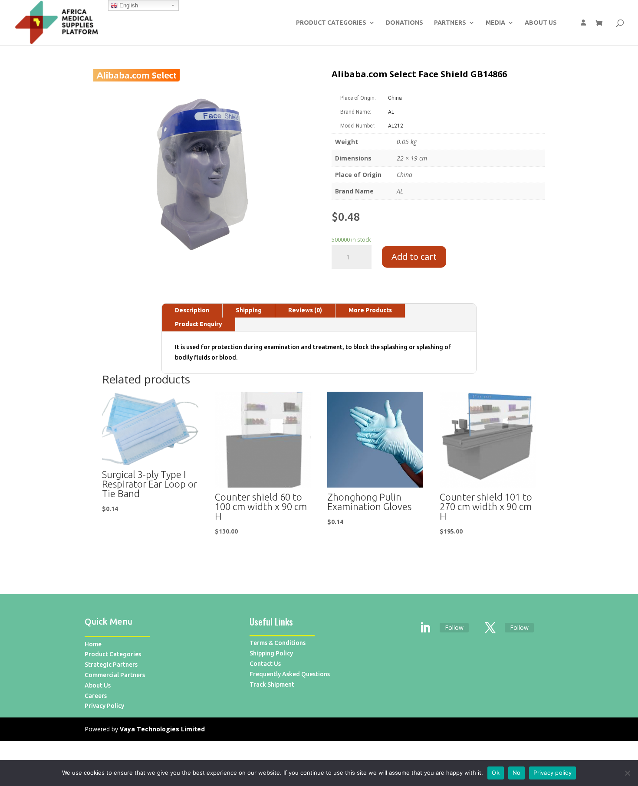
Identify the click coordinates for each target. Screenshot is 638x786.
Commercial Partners (115, 674)
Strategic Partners (111, 664)
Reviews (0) (305, 310)
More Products (370, 310)
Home (93, 644)
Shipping (249, 310)
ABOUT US (541, 23)
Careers (96, 695)
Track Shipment (272, 684)
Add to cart (414, 256)
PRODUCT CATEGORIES (331, 23)
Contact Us (265, 663)
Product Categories (113, 654)
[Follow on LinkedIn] (425, 628)
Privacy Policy (104, 705)
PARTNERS (450, 23)
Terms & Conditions (278, 642)
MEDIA (495, 23)
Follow (454, 627)
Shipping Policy (271, 653)
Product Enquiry (198, 324)
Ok (496, 772)
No (517, 772)
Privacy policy (552, 772)
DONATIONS (404, 23)
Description (192, 310)
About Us (98, 685)
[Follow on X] (490, 628)
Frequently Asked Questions (290, 674)
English (128, 5)
